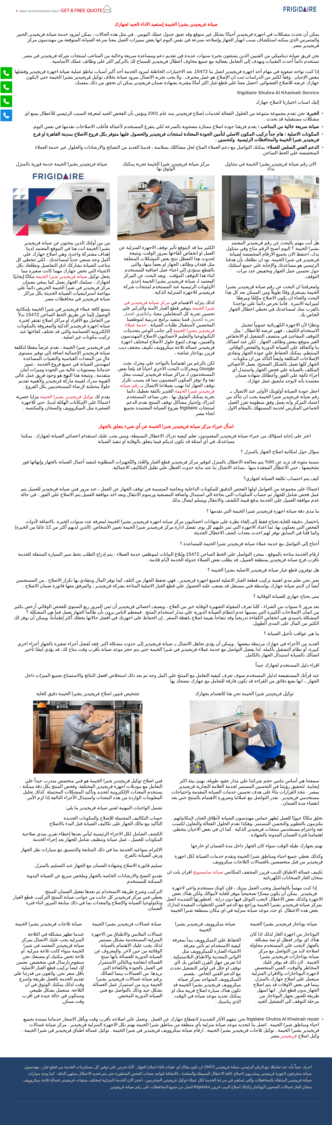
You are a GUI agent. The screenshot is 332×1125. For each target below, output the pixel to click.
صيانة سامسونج (208, 872)
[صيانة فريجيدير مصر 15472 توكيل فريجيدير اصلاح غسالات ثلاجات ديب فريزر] (300, 9)
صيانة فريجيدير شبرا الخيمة (61, 276)
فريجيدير (288, 1036)
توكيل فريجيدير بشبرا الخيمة (66, 397)
